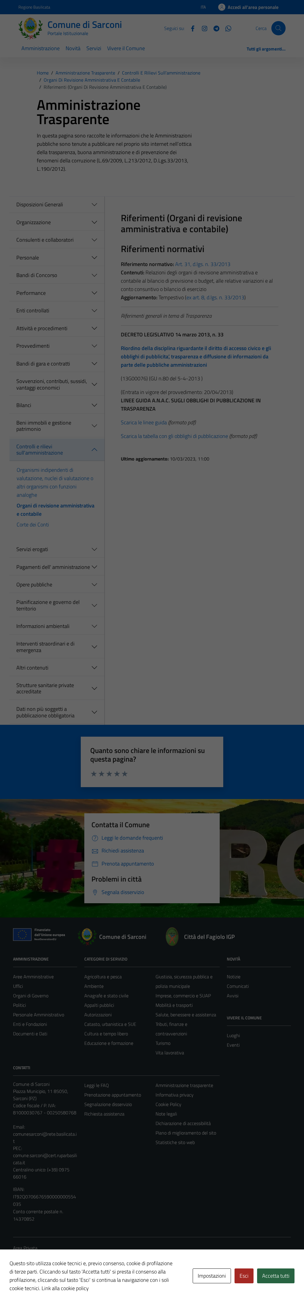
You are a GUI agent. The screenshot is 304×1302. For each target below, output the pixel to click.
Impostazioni (212, 1276)
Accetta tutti (275, 1276)
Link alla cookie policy (65, 1288)
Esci (244, 1276)
